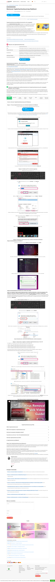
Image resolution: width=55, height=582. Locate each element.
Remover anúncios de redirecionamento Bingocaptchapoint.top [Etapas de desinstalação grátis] (24, 482)
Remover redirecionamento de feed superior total (16, 494)
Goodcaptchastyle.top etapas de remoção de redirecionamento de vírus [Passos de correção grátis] (25, 486)
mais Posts (13, 463)
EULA (28, 19)
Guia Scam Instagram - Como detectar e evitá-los (18, 546)
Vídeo (20, 571)
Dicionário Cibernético (22, 569)
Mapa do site (21, 567)
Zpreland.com (17, 69)
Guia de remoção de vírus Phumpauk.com (17, 553)
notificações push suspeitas (13, 66)
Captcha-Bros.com (23, 69)
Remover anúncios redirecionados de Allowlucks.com (17, 478)
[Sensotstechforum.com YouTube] (44, 1)
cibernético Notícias (16, 1)
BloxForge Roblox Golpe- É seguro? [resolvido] (18, 550)
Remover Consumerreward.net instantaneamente (18, 557)
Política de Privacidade (33, 19)
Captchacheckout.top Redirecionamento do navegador (15, 39)
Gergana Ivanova (10, 11)
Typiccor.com (29, 69)
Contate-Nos (29, 569)
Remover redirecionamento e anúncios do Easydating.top (17, 497)
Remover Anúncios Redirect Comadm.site (15, 471)
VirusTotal (36, 453)
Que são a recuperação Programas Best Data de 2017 (20, 541)
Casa (7, 5)
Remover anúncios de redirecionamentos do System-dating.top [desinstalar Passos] (22, 490)
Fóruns (20, 572)
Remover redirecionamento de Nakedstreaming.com (17, 474)
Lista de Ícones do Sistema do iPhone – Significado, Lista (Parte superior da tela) (22, 544)
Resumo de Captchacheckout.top (29, 39)
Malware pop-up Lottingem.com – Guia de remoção (17, 555)
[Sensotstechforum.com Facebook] (43, 1)
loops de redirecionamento (16, 71)
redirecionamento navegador (13, 5)
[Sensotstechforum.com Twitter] (42, 1)
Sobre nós (28, 567)
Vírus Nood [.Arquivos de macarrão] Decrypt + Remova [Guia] (18, 548)
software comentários (22, 570)
